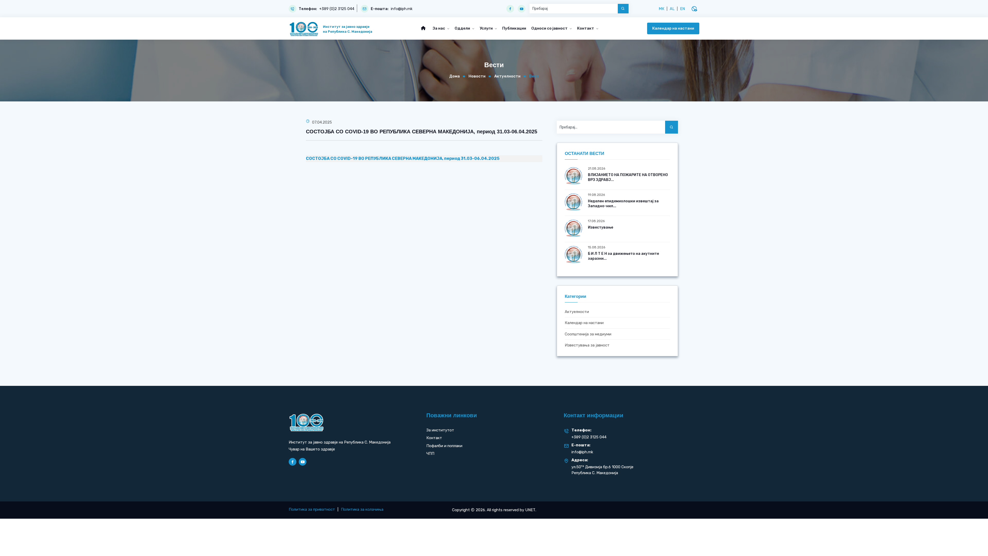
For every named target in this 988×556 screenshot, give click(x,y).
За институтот (440, 430)
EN (682, 8)
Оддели (463, 28)
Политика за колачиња (362, 509)
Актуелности (507, 76)
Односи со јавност (549, 28)
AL (672, 8)
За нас (439, 28)
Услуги (486, 28)
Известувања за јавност (587, 345)
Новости (477, 76)
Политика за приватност (312, 509)
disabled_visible (694, 9)
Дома (454, 76)
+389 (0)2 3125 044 (336, 9)
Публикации (514, 28)
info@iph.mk (401, 9)
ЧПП (430, 453)
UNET (530, 510)
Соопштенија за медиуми (588, 334)
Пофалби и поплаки (444, 446)
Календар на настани (673, 28)
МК (661, 8)
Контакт (586, 28)
